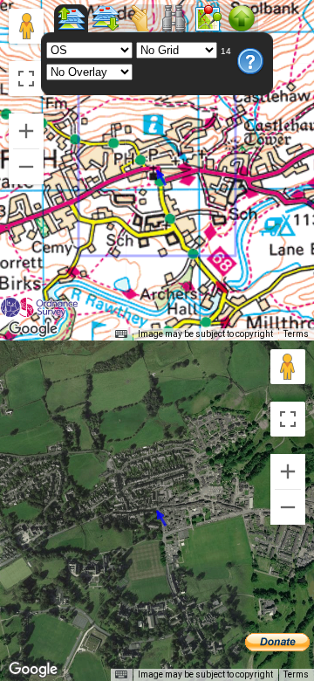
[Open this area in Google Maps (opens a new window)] (33, 329)
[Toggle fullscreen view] (26, 78)
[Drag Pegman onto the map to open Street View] (26, 26)
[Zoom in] (26, 131)
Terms (296, 334)
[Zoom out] (26, 166)
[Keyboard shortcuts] (121, 334)
